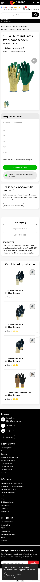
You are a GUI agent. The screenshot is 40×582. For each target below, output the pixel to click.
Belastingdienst (6, 448)
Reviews (10, 7)
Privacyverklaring (7, 466)
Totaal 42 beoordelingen (10, 9)
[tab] (20, 222)
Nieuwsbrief (5, 511)
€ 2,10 (11, 365)
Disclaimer (5, 473)
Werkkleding (5, 525)
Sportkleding (5, 531)
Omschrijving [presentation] (20, 222)
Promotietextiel (7, 522)
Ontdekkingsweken (8, 492)
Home (3, 26)
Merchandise (5, 505)
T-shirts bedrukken (7, 502)
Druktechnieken (6, 470)
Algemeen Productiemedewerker (12, 486)
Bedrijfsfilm (5, 508)
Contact (4, 454)
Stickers (4, 541)
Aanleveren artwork (8, 451)
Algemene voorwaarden (9, 457)
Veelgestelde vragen (8, 460)
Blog (2, 499)
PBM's (3, 528)
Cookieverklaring (7, 463)
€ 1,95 (11, 296)
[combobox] (17, 14)
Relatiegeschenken (8, 534)
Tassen (3, 537)
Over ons (4, 496)
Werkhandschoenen (20, 26)
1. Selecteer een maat (12, 122)
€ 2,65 (11, 399)
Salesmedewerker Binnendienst (12, 483)
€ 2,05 (11, 330)
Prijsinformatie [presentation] (20, 228)
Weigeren (19, 574)
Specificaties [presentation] (20, 234)
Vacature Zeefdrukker (8, 489)
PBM (9, 26)
